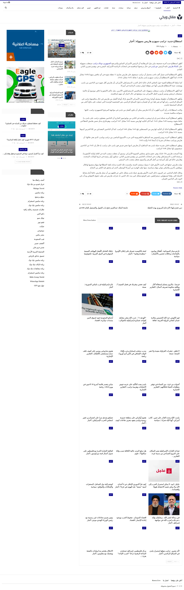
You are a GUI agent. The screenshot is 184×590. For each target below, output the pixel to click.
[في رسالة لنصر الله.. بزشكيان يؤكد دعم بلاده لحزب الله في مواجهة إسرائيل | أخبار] (163, 504)
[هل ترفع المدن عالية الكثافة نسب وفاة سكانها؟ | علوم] (130, 438)
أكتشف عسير (39, 243)
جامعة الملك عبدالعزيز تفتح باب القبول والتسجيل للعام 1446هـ (103, 208)
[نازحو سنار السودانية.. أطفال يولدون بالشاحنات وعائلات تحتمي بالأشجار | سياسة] (163, 238)
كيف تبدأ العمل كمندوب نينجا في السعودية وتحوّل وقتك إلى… (23, 154)
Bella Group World (37, 277)
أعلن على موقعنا (155, 2)
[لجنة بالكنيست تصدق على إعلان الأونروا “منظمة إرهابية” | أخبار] (130, 238)
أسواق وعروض (145, 8)
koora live (136, 2)
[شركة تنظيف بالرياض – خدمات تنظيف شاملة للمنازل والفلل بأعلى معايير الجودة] (70, 80)
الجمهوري (107, 63)
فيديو (88, 8)
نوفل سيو (40, 218)
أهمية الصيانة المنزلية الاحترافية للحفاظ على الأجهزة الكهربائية (56, 95)
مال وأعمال (69, 8)
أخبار (167, 8)
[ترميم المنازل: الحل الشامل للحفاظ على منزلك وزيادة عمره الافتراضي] (70, 65)
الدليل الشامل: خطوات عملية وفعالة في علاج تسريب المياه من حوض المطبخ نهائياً (61, 52)
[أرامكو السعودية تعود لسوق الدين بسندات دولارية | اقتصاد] (97, 304)
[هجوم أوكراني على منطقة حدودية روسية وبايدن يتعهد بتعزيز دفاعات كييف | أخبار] (130, 404)
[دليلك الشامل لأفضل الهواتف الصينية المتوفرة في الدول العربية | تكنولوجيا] (97, 238)
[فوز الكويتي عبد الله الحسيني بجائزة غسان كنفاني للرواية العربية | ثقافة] (163, 304)
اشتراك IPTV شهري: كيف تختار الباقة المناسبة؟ (23, 140)
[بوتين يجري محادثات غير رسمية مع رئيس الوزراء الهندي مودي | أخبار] (97, 504)
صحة (113, 8)
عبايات (42, 226)
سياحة (129, 8)
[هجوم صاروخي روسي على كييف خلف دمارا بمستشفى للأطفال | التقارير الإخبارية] (97, 338)
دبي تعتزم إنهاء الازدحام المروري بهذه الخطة (165, 208)
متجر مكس (40, 235)
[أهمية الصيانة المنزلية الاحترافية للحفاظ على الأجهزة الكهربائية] (70, 95)
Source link (177, 188)
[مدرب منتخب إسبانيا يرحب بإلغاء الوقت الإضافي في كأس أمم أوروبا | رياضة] (130, 338)
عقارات (106, 8)
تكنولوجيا (158, 8)
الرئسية (175, 8)
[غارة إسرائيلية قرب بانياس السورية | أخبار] (97, 271)
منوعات (60, 8)
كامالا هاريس (173, 66)
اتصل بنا (145, 2)
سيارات (121, 8)
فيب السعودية (39, 239)
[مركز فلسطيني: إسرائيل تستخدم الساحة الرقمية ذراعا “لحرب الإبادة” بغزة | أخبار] (130, 537)
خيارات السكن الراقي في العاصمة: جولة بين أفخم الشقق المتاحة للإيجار (61, 151)
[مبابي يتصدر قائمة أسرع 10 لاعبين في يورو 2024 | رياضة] (97, 371)
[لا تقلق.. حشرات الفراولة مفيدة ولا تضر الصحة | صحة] (163, 338)
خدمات (61, 45)
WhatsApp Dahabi (37, 281)
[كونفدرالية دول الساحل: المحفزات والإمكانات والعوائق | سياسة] (97, 471)
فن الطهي (97, 8)
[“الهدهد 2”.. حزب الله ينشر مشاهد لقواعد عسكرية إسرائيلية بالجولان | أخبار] (130, 304)
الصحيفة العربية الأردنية (35, 252)
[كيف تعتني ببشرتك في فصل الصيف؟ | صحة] (130, 271)
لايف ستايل (80, 8)
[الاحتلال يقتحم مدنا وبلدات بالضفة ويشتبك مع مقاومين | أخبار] (97, 537)
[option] (61, 138)
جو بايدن (154, 66)
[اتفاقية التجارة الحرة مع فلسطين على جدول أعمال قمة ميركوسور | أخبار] (97, 438)
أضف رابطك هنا (38, 180)
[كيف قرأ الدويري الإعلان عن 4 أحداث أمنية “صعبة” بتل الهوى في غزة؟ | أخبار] (130, 471)
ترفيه (135, 8)
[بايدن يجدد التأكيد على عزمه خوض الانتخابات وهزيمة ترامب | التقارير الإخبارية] (130, 371)
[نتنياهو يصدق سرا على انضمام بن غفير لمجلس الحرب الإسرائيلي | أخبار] (97, 404)
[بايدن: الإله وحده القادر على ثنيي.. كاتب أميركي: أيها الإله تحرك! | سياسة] (163, 404)
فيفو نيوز (41, 222)
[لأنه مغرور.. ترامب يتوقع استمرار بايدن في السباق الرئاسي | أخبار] (163, 537)
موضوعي (40, 231)
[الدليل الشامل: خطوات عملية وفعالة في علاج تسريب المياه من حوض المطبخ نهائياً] (62, 48)
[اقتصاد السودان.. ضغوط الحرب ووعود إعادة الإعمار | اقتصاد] (130, 504)
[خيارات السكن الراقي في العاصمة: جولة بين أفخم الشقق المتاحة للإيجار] (62, 138)
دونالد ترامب (98, 63)
